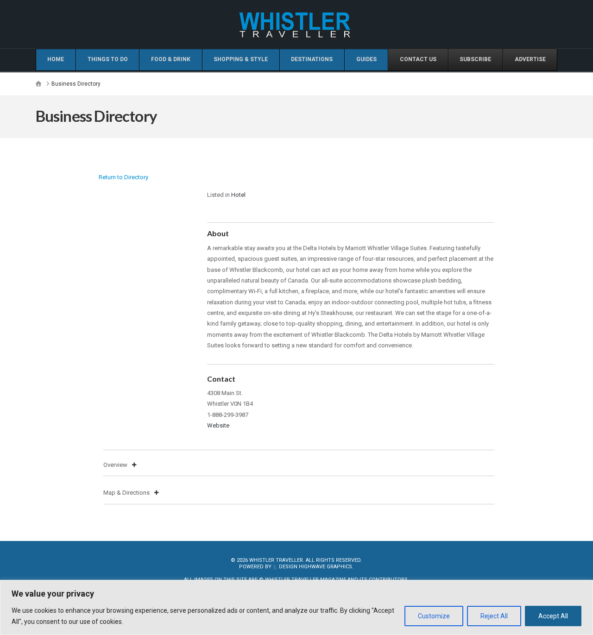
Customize (434, 616)
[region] (296, 607)
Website (218, 425)
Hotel (238, 194)
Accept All (553, 616)
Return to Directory (123, 177)
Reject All (494, 616)
